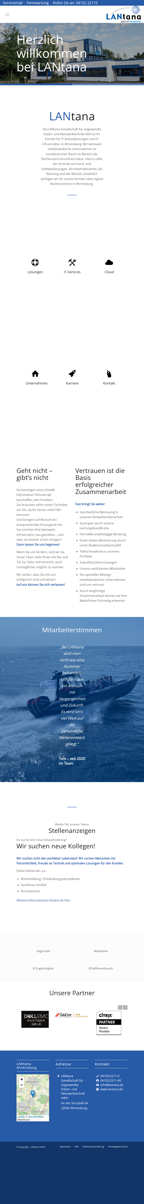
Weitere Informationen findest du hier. (43, 965)
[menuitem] (14, 3)
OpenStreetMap (36, 1181)
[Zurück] (3, 49)
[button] (33, 1158)
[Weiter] (140, 49)
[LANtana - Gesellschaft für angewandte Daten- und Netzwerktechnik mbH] (123, 14)
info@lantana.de (111, 1149)
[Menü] (7, 14)
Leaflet (20, 1181)
